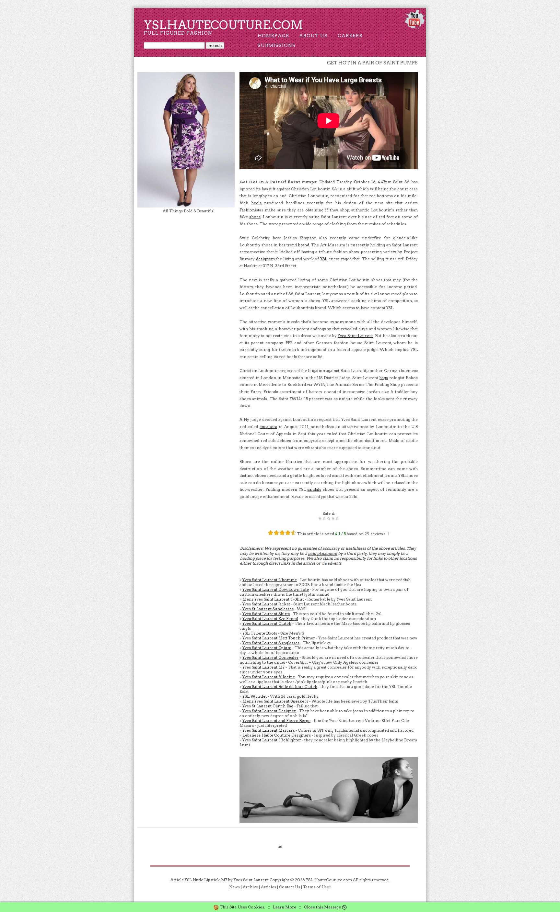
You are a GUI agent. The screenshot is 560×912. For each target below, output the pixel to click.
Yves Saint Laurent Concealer (270, 657)
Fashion (247, 210)
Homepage (273, 35)
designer (264, 258)
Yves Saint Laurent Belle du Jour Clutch (279, 686)
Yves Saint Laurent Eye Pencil (270, 618)
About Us (313, 35)
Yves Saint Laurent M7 (263, 667)
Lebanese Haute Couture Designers (276, 735)
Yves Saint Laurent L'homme (269, 579)
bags (383, 377)
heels (256, 202)
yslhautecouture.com (223, 25)
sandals (314, 489)
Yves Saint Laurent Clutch (266, 623)
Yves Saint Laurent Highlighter (271, 739)
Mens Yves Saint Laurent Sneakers (275, 701)
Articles (268, 886)
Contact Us (289, 886)
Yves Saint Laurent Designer (269, 710)
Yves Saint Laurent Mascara (268, 730)
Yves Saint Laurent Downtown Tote (275, 589)
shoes (255, 216)
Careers (350, 35)
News (234, 886)
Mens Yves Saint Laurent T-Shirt (273, 599)
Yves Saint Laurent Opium (266, 647)
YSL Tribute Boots (259, 633)
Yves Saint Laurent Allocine (268, 676)
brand (303, 244)
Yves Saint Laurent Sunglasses (270, 642)
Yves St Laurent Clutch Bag (267, 706)
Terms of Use (316, 886)
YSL (323, 258)
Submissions (277, 45)
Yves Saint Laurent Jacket (266, 604)
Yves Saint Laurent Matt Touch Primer (278, 638)
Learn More (284, 907)
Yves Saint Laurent (355, 335)
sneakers (268, 426)
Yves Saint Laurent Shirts (266, 613)
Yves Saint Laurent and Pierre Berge (276, 720)
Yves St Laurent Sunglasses (268, 608)
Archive (250, 886)
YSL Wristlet (254, 696)
